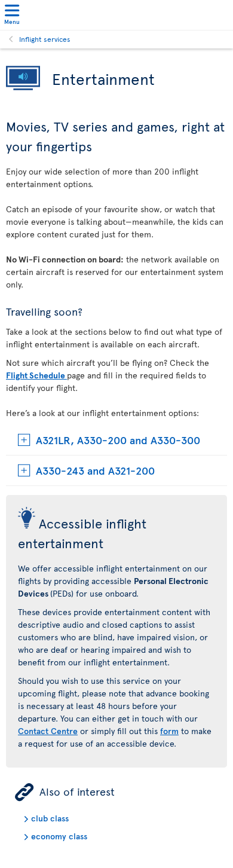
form (169, 730)
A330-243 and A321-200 (95, 470)
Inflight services (44, 39)
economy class (59, 836)
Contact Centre (48, 730)
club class (50, 818)
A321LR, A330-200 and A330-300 (118, 439)
